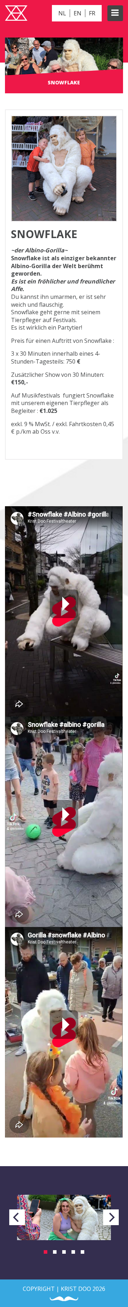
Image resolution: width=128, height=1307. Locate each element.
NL (62, 13)
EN (77, 13)
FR (92, 13)
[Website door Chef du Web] (64, 1299)
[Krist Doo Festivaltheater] (16, 14)
